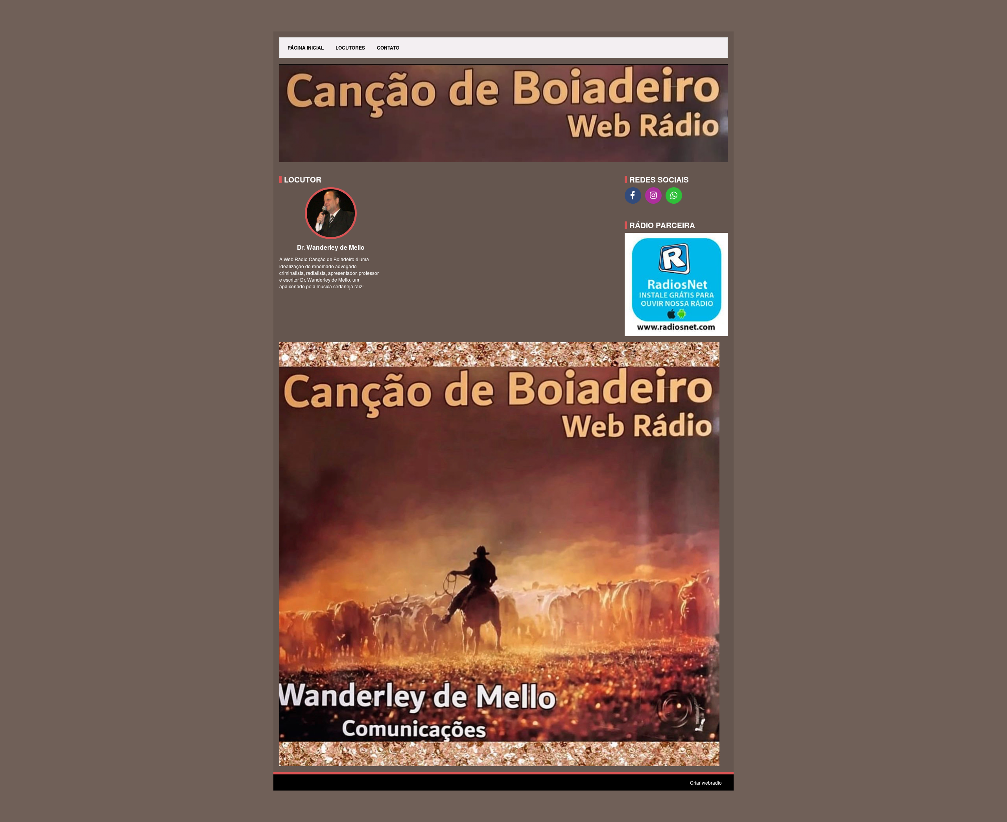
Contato (388, 47)
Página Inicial (306, 47)
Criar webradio (706, 782)
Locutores (350, 47)
